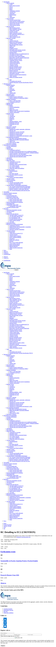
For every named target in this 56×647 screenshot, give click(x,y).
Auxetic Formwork (13, 40)
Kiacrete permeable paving (15, 66)
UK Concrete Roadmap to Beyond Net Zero (19, 190)
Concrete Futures (10, 211)
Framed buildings (10, 95)
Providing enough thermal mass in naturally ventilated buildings (24, 152)
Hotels (10, 120)
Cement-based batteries (14, 63)
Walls (10, 91)
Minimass (11, 47)
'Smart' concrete (13, 76)
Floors (10, 87)
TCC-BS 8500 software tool (15, 216)
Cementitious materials (14, 10)
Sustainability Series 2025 (15, 206)
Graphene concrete (13, 65)
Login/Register (7, 254)
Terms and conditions (8, 612)
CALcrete (11, 221)
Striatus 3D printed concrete (15, 77)
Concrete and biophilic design (16, 182)
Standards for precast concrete (16, 133)
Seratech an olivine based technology (17, 74)
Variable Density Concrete (15, 43)
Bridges (11, 105)
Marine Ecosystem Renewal (15, 42)
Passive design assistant (14, 220)
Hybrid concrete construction (16, 96)
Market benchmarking (14, 245)
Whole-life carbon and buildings (16, 168)
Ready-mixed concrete (14, 5)
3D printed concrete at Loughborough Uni (19, 53)
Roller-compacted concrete (15, 33)
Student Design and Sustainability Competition (20, 226)
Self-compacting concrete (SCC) (16, 34)
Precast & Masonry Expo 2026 (10, 575)
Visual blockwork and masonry (16, 22)
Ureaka (11, 39)
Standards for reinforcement (15, 134)
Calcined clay (12, 12)
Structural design (7, 83)
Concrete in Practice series (12, 207)
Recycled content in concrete (16, 174)
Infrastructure (9, 104)
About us (6, 251)
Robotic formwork (13, 70)
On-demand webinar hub (12, 197)
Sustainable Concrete (8, 610)
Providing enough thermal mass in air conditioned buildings (23, 151)
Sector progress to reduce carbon (16, 72)
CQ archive (9, 212)
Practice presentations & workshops (14, 202)
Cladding (11, 86)
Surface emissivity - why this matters (17, 154)
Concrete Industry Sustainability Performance (16, 185)
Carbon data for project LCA (16, 233)
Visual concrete (9, 18)
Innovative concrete (10, 38)
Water (10, 16)
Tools (7, 78)
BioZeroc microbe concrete (15, 59)
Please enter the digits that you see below (10, 636)
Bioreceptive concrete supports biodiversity (19, 57)
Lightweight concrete (14, 30)
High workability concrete (15, 29)
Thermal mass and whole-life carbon (17, 156)
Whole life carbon (10, 160)
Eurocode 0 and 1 (10, 94)
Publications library (10, 223)
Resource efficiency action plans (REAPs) (19, 189)
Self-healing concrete (14, 73)
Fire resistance (9, 159)
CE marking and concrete (15, 81)
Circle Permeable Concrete (15, 51)
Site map (6, 611)
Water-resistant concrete (14, 37)
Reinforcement (12, 14)
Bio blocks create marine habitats (16, 56)
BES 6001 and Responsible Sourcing (17, 138)
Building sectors (10, 113)
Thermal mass (9, 148)
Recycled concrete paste (14, 69)
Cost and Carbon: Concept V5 (16, 215)
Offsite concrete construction (16, 247)
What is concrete (10, 3)
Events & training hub (11, 195)
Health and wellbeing (14, 240)
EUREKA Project (13, 48)
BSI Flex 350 (12, 130)
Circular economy (10, 169)
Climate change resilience (15, 236)
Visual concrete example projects (16, 21)
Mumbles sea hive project (15, 68)
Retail (10, 125)
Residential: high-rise (14, 122)
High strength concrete (14, 27)
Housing (11, 241)
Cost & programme (10, 180)
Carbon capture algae (14, 61)
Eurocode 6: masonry (11, 143)
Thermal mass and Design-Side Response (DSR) (20, 155)
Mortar (10, 9)
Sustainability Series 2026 (12, 204)
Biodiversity (12, 232)
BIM (10, 79)
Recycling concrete (13, 173)
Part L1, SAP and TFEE (15, 100)
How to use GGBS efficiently (16, 242)
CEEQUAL (12, 141)
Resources (6, 208)
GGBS (11, 4)
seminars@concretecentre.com (23, 537)
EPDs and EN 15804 (14, 142)
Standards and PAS (10, 128)
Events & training (8, 194)
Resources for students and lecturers (14, 224)
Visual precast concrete (14, 25)
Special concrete (10, 26)
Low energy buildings (14, 167)
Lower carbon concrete (14, 243)
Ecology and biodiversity (15, 184)
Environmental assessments (12, 137)
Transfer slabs (12, 92)
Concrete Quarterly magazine (10, 193)
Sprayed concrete (13, 35)
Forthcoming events (8, 552)
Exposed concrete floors (14, 20)
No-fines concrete (13, 31)
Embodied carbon (13, 163)
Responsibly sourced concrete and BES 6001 (19, 187)
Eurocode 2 (12, 238)
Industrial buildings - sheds (15, 121)
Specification (6, 1)
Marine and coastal (13, 109)
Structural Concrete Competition (16, 229)
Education (11, 117)
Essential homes (13, 52)
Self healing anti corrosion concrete (17, 50)
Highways (11, 108)
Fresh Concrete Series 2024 (12, 198)
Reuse (10, 172)
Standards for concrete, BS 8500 (16, 132)
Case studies (6, 191)
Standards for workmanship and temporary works (20, 135)
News (5, 250)
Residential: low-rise (14, 124)
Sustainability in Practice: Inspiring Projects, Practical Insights (19, 561)
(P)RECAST (12, 46)
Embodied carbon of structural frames (18, 164)
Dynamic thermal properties (15, 219)
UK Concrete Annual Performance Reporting (19, 186)
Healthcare (11, 118)
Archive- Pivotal (7, 526)
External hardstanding (14, 107)
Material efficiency (13, 246)
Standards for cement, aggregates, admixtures (19, 129)
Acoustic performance (11, 146)
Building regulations (11, 99)
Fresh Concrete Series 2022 (15, 200)
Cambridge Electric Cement (15, 60)
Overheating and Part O (14, 102)
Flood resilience (10, 176)
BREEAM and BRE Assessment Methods (19, 139)
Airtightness (9, 158)
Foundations (12, 90)
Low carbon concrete (14, 165)
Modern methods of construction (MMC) (18, 98)
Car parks (11, 115)
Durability (8, 147)
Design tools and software (12, 213)
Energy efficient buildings (15, 237)
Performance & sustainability (10, 145)
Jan (4, 528)
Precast (11, 7)
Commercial (12, 116)
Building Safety (10, 103)
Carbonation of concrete (14, 161)
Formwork (11, 89)
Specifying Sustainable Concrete (13, 210)
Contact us (6, 253)
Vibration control (10, 178)
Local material (9, 181)
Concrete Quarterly (8, 608)
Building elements (10, 85)
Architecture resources (14, 225)
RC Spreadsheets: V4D (14, 217)
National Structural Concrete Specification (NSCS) (21, 82)
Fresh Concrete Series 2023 (15, 199)
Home (5, 523)
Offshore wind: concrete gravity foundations (19, 111)
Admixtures (12, 17)
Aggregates (12, 13)
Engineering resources (14, 228)
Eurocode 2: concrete (11, 126)
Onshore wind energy (14, 112)
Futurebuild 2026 (10, 203)
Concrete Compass (10, 230)
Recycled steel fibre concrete (16, 44)
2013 (5, 527)
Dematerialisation (13, 171)
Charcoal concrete (13, 64)
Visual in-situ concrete (14, 24)
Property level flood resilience (16, 177)
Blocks (11, 8)
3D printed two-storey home (15, 55)
